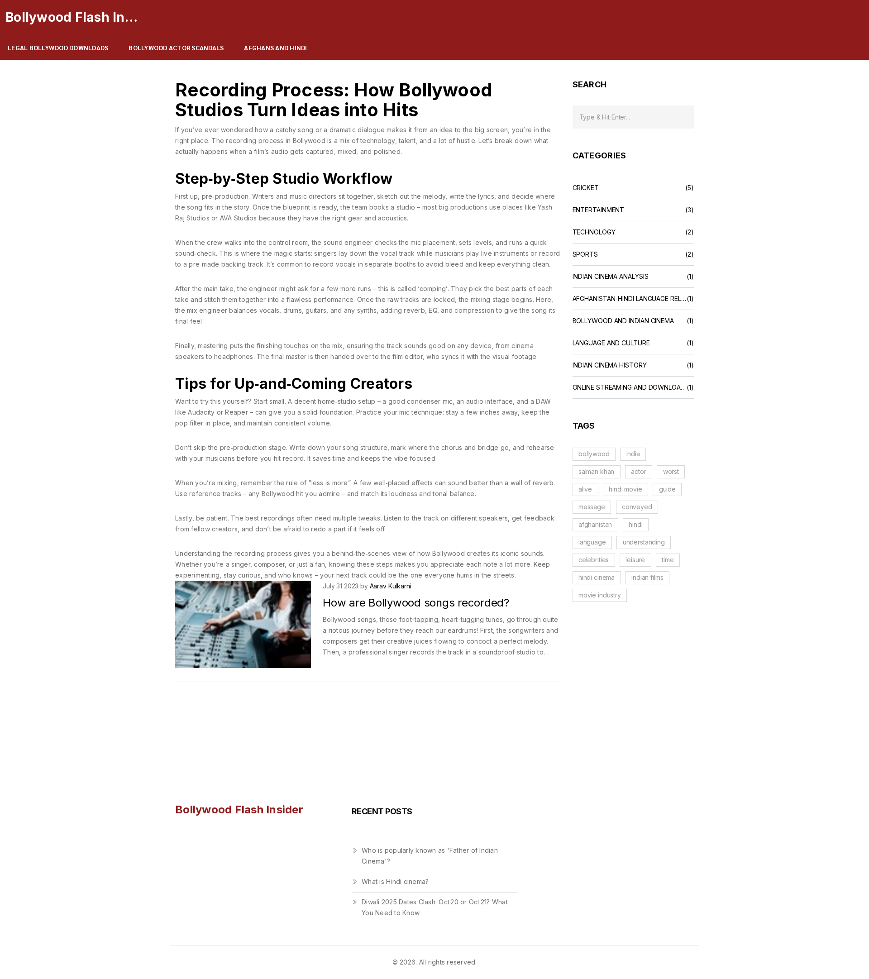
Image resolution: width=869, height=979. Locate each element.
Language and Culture (611, 343)
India (633, 454)
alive (585, 489)
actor (638, 471)
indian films (647, 577)
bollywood (594, 454)
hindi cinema (596, 577)
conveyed (637, 507)
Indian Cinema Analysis (611, 276)
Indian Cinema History (610, 365)
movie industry (599, 595)
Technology (594, 232)
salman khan (596, 471)
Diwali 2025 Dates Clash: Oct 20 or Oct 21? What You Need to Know (435, 907)
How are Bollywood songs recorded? (416, 602)
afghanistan (595, 524)
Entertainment (599, 210)
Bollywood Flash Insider (73, 17)
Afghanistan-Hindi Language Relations (630, 299)
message (591, 507)
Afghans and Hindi (275, 47)
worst (671, 471)
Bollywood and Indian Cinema (623, 321)
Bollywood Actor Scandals (176, 47)
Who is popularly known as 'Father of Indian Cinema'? (430, 855)
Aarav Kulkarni (390, 586)
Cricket (586, 188)
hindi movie (625, 489)
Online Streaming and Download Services (630, 387)
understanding (644, 542)
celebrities (593, 560)
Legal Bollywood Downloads (58, 47)
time (667, 560)
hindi (635, 524)
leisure (635, 560)
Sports (585, 254)
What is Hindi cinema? (395, 881)
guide (667, 489)
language (592, 542)
